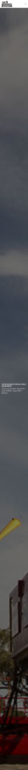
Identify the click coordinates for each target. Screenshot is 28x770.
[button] (25, 4)
